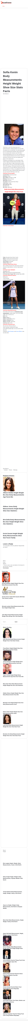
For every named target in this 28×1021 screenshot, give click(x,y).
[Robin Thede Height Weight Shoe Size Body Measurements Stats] (7, 710)
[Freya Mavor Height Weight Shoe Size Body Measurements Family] (7, 646)
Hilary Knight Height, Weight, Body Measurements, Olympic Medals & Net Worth (13, 878)
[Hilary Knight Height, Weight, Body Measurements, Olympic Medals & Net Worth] (10, 875)
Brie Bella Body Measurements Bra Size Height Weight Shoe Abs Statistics (14, 522)
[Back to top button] (0, 1018)
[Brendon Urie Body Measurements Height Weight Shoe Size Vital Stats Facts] (7, 732)
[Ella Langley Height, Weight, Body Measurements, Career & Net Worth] (10, 861)
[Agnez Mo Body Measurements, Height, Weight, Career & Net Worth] (10, 932)
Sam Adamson (6, 93)
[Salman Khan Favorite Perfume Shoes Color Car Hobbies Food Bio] (6, 972)
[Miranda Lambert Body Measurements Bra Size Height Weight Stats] (6, 604)
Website (4, 563)
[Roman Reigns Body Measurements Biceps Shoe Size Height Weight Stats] (7, 945)
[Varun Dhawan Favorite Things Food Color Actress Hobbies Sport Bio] (7, 958)
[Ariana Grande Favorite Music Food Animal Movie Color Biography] (6, 985)
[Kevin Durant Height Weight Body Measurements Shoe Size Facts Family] (9, 531)
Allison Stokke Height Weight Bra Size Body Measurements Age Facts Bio (13, 495)
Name (4, 560)
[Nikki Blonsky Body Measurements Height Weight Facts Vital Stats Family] (7, 637)
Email (4, 562)
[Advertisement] (14, 22)
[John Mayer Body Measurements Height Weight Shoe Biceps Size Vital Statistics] (5, 613)
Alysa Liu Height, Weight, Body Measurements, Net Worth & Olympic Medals (12, 906)
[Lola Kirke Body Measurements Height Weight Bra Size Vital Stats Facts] (7, 723)
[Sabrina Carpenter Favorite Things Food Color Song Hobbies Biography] (7, 1012)
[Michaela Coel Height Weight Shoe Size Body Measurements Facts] (7, 701)
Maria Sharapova (11, 331)
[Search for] (26, 6)
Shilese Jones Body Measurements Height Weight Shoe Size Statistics (13, 509)
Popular (4, 851)
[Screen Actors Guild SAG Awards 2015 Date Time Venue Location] (9, 595)
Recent (4, 850)
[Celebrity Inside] (6, 2)
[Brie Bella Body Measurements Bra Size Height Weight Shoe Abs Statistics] (8, 517)
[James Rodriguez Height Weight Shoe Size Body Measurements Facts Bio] (7, 660)
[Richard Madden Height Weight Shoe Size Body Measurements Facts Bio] (6, 581)
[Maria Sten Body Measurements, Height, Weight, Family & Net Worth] (10, 918)
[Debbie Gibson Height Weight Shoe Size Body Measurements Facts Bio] (7, 691)
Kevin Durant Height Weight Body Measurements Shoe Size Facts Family (13, 536)
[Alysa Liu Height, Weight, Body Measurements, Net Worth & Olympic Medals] (10, 903)
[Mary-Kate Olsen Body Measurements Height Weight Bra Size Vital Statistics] (7, 682)
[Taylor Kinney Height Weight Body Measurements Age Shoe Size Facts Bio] (7, 673)
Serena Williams (19, 331)
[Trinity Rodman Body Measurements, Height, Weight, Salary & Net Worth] (10, 890)
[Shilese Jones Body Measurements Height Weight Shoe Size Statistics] (9, 504)
